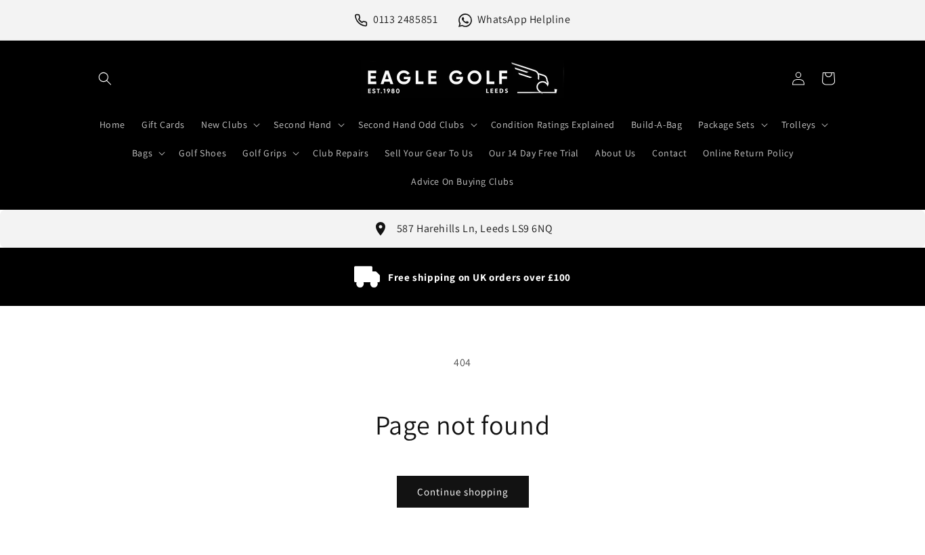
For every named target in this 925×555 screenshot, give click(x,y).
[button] (105, 78)
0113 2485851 (405, 19)
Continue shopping (463, 491)
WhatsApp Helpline (524, 19)
